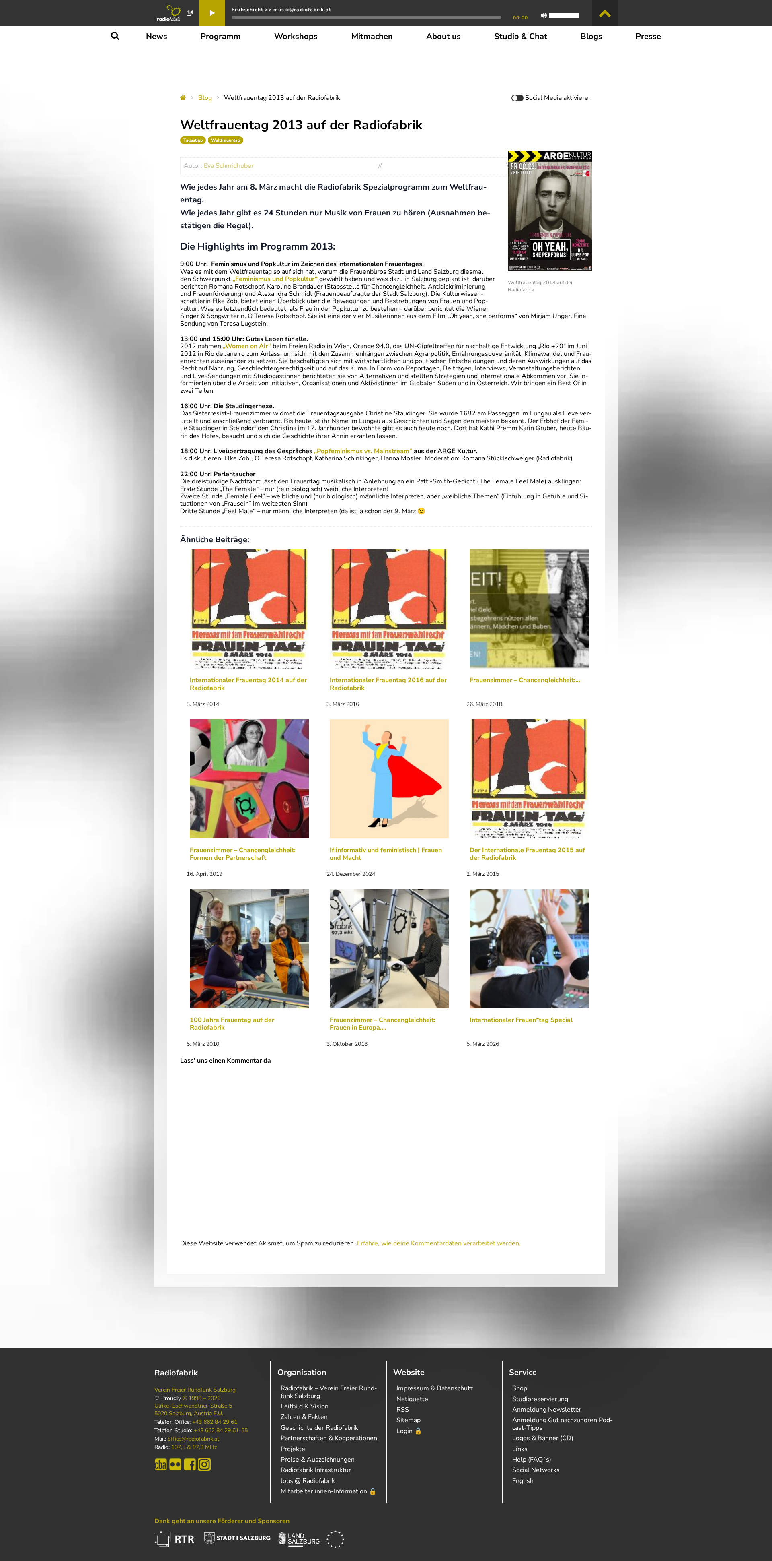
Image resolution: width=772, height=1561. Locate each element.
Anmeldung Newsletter (546, 1409)
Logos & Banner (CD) (542, 1438)
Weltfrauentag (225, 140)
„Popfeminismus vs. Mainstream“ (363, 451)
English (523, 1480)
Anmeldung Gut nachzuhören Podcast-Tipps (562, 1424)
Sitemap (408, 1420)
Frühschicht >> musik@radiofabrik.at (281, 9)
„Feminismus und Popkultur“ (275, 279)
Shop (519, 1388)
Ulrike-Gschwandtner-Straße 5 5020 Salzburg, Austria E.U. (193, 1409)
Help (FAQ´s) (531, 1459)
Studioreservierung (540, 1399)
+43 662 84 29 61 (214, 1422)
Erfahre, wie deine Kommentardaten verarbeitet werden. (439, 1243)
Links (520, 1449)
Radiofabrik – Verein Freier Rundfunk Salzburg (329, 1392)
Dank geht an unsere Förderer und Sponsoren (222, 1521)
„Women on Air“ (247, 346)
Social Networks (536, 1470)
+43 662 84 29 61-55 (221, 1430)
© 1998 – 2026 (201, 1398)
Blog (205, 97)
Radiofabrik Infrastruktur (316, 1470)
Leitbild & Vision (305, 1406)
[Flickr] (175, 1464)
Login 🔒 (409, 1431)
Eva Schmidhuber (229, 165)
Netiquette (412, 1399)
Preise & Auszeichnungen (318, 1459)
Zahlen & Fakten (304, 1416)
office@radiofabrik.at (193, 1439)
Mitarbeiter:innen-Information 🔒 (329, 1491)
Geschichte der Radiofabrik (319, 1427)
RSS (402, 1409)
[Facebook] (189, 1464)
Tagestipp (193, 140)
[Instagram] (204, 1464)
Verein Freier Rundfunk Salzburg (195, 1390)
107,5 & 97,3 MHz (194, 1447)
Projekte (293, 1449)
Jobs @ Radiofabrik (308, 1480)
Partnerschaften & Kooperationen (329, 1438)
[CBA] (160, 1464)
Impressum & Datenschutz (434, 1388)
